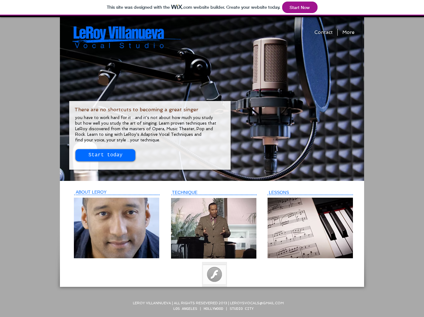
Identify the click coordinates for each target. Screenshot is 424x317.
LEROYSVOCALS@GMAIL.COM (257, 303)
